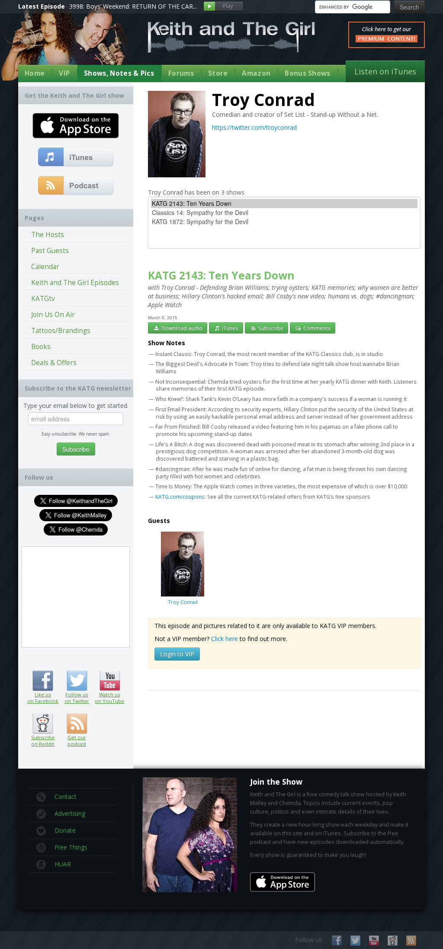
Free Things (71, 847)
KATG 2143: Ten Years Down (221, 275)
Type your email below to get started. (75, 405)
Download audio (181, 327)
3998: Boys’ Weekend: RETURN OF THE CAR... (133, 6)
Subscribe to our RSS (411, 941)
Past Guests (50, 250)
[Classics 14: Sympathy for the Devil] (284, 212)
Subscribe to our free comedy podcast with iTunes (76, 157)
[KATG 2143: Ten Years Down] (284, 203)
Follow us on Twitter (76, 680)
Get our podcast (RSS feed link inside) (76, 723)
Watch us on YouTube (109, 680)
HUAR (63, 864)
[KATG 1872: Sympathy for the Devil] (284, 221)
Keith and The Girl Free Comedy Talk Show (231, 37)
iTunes (229, 327)
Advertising (70, 813)
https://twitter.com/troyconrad (254, 127)
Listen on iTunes (385, 71)
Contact (66, 796)
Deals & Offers (54, 362)
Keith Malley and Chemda (69, 44)
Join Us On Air (53, 314)
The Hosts (47, 234)
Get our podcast (76, 740)
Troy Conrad (183, 602)
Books (41, 346)
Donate (65, 830)
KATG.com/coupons (180, 496)
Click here (224, 639)
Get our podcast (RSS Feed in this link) (76, 186)
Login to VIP (177, 654)
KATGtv (43, 298)
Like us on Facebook (42, 680)
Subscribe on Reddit (42, 723)
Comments (316, 327)
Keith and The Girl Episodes (75, 282)
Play (223, 7)
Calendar (45, 266)
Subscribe (270, 327)
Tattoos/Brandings (60, 330)
